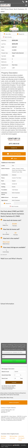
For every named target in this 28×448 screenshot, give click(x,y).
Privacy (6, 446)
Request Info (21, 34)
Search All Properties (15, 154)
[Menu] (26, 5)
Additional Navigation (14, 402)
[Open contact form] (26, 1)
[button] (1, 22)
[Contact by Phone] (23, 1)
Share (15, 158)
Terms (2, 446)
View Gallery (15, 29)
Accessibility (23, 445)
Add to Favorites (8, 37)
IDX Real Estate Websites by (7, 445)
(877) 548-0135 (14, 143)
